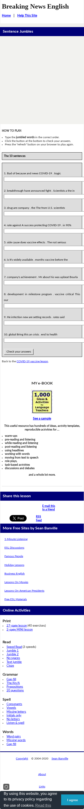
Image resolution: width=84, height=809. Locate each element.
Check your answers (19, 351)
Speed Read (14, 647)
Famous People (13, 556)
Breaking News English (35, 6)
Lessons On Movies (16, 582)
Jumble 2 (13, 654)
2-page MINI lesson (20, 629)
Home (6, 15)
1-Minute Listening (16, 539)
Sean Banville (60, 758)
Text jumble (14, 662)
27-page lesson (17, 625)
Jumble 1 (13, 650)
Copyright (22, 758)
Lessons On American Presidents (24, 590)
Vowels (11, 707)
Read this (43, 805)
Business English (14, 573)
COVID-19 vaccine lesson (32, 361)
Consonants (14, 704)
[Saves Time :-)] (42, 402)
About (42, 774)
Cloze (10, 665)
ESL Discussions (14, 547)
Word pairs (14, 736)
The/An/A (13, 683)
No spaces (13, 658)
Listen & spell (15, 723)
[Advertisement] (42, 80)
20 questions (15, 690)
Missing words (16, 740)
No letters (13, 719)
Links (42, 786)
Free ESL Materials (15, 599)
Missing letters (16, 711)
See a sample (42, 418)
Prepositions (15, 686)
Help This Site (27, 15)
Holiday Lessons (14, 565)
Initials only (14, 715)
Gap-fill (11, 679)
